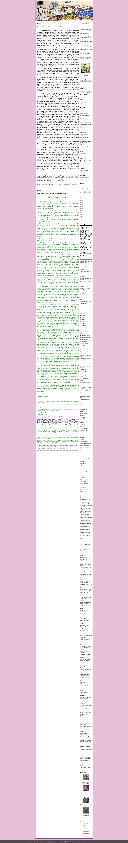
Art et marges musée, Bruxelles (85, 557)
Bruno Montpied (86, 234)
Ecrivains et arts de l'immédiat (85, 390)
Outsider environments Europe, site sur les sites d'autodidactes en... (85, 741)
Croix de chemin (86, 815)
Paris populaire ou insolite (85, 453)
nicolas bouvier (51, 448)
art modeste (84, 251)
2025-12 (81, 210)
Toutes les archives (83, 221)
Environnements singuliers (84, 399)
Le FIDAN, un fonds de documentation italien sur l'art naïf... (85, 679)
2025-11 (81, 212)
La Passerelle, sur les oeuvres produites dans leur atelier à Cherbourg (85, 661)
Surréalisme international (84, 755)
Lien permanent (39, 446)
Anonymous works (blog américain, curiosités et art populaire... (84, 554)
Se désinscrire (86, 825)
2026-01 (81, 208)
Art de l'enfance (83, 309)
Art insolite (82, 323)
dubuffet (41, 448)
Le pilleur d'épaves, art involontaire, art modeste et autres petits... (85, 694)
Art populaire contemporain (85, 337)
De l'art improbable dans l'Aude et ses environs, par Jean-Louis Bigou (86, 586)
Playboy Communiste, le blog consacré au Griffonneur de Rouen (85, 746)
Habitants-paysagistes (84, 231)
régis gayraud (85, 237)
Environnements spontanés (85, 254)
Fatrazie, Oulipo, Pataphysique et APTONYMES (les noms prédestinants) (85, 599)
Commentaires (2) (44, 184)
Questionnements (83, 463)
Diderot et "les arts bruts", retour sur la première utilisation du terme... (55, 26)
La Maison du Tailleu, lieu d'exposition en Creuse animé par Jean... (85, 656)
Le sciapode (82, 261)
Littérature (82, 439)
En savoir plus (83, 841)
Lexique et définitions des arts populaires (59, 183)
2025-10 (81, 214)
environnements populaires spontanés (85, 243)
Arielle (81, 291)
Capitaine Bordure (83, 271)
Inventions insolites (83, 424)
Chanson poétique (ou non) (85, 358)
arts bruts (55, 184)
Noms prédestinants (84, 229)
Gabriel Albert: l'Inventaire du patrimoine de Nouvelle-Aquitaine (85, 607)
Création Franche (83, 246)
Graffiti (81, 411)
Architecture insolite (83, 303)
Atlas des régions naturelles (85, 571)
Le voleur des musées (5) (84, 109)
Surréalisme (82, 477)
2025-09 (81, 216)
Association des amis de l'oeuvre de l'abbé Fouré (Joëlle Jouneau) (85, 564)
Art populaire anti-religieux (85, 335)
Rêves (81, 465)
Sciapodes (82, 467)
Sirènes (81, 469)
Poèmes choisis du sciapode (85, 458)
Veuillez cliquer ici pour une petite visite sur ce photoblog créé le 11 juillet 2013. (85, 93)
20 (87, 191)
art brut (60, 446)
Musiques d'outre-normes (84, 445)
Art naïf (83, 238)
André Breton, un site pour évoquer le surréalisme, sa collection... (85, 549)
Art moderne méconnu (84, 327)
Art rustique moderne (84, 343)
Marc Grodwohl (83, 717)
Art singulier (84, 250)
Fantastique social (83, 403)
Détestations (82, 380)
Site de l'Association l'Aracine (85, 753)
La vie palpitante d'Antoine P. (85, 664)
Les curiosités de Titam (84, 708)
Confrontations (82, 364)
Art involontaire (83, 325)
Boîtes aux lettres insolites (85, 349)
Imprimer (63, 448)
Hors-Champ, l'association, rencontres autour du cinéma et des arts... (85, 622)
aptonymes (83, 239)
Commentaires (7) (46, 446)
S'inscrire (86, 823)
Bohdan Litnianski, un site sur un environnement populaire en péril (85, 574)
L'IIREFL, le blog (83, 637)
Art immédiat (82, 319)
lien (59, 45)
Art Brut (81, 305)
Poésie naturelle (85, 248)
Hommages (82, 415)
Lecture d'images (83, 433)
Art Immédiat (85, 235)
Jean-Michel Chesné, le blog (85, 628)
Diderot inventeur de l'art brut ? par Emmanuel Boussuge (51, 193)
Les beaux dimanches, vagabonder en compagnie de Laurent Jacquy (85, 702)
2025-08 (81, 218)
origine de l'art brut (65, 446)
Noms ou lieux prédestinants (85, 449)
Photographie (82, 455)
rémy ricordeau (85, 227)
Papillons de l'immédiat (84, 451)
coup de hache (57, 448)
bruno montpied (74, 184)
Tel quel (81, 479)
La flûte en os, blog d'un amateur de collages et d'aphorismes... (84, 651)
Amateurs (81, 299)
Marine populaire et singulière (85, 443)
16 (80, 191)
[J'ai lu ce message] (126, 841)
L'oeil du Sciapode (83, 428)
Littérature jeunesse (83, 441)
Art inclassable (82, 321)
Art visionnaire (82, 347)
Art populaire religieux (84, 341)
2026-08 (81, 200)
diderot (52, 184)
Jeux (81, 426)
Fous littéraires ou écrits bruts (85, 405)
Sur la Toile (82, 475)
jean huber (46, 448)
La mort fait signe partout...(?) (85, 122)
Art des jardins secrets (84, 315)
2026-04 (81, 204)
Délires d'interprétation (84, 378)
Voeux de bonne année (84, 483)
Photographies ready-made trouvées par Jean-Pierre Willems (86, 794)
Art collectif (82, 307)
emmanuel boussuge (61, 184)
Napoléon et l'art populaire (85, 447)
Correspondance (83, 369)
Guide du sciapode (83, 413)
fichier (75, 57)
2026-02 (81, 206)
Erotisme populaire (83, 401)
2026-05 (81, 202)
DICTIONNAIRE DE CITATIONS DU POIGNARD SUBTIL (85, 387)
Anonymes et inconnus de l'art (85, 301)
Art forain (82, 317)
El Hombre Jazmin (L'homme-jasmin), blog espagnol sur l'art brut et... (85, 594)
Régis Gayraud (82, 281)
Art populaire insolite (84, 339)
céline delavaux (68, 184)
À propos (86, 75)
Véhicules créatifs (83, 481)
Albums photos (83, 772)
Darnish (81, 288)
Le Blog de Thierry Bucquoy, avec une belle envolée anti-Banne (85, 671)
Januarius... (82, 144)
